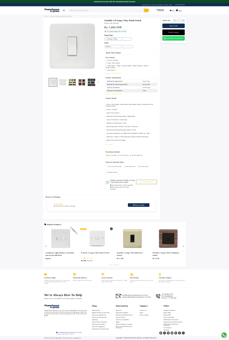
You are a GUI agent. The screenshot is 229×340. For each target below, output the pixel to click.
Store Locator (144, 315)
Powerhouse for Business (100, 329)
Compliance (77, 338)
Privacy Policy (120, 317)
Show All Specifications (114, 94)
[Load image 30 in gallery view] (72, 82)
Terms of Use (48, 338)
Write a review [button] (138, 205)
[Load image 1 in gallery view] (53, 82)
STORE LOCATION (180, 4)
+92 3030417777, (167, 294)
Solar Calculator (169, 317)
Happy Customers (146, 4)
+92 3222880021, (167, 296)
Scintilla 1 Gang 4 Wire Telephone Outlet (166, 254)
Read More (109, 144)
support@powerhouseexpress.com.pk (136, 297)
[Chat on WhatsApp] (224, 335)
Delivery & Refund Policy (124, 315)
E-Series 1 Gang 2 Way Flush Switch (95, 253)
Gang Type (108, 35)
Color (106, 43)
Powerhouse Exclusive (171, 319)
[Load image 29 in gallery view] (63, 82)
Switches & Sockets (98, 324)
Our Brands (166, 4)
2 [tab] (111, 264)
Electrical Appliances (99, 315)
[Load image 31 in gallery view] (82, 82)
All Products (168, 327)
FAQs (141, 312)
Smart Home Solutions (99, 322)
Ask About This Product (175, 38)
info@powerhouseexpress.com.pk (135, 295)
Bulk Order (159, 4)
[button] (172, 10)
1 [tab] (109, 264)
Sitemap (166, 330)
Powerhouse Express (135, 337)
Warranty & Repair (122, 312)
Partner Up (153, 4)
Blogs (170, 4)
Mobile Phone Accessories (101, 312)
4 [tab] (114, 264)
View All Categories (98, 326)
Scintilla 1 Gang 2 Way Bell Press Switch (130, 254)
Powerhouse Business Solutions (171, 325)
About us (119, 310)
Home (46, 16)
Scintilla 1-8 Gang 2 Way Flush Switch (61, 16)
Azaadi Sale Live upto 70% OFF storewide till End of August (114, 1)
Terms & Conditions (122, 319)
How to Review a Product (124, 324)
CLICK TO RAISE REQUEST (146, 182)
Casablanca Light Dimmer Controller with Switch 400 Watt (59, 254)
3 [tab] (113, 264)
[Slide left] (46, 82)
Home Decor (96, 310)
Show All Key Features (113, 73)
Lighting (95, 319)
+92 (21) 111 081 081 (168, 298)
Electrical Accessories (99, 317)
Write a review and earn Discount (124, 327)
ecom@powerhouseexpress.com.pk (70, 332)
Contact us (143, 310)
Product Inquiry (173, 32)
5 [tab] (116, 264)
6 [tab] (118, 264)
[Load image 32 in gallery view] (91, 82)
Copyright (58, 338)
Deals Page (167, 312)
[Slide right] (98, 82)
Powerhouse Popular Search (173, 322)
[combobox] (106, 10)
